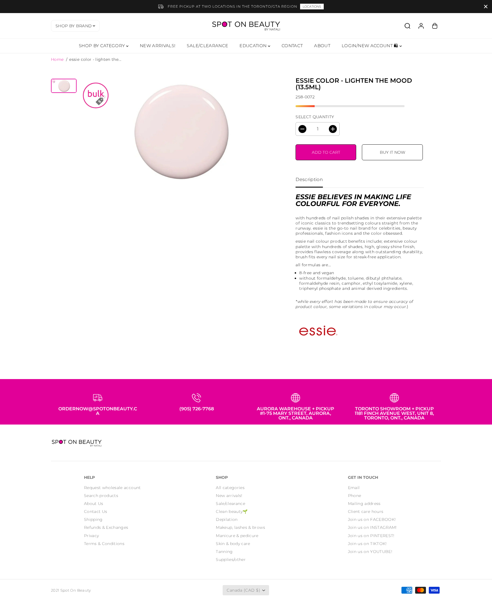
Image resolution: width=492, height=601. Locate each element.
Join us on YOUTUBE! (370, 551)
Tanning (224, 551)
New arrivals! (229, 495)
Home (57, 59)
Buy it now (392, 152)
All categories (230, 487)
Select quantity (315, 116)
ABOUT (322, 45)
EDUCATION (253, 45)
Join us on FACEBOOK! (372, 519)
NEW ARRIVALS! (158, 45)
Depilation (227, 519)
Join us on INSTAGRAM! (372, 527)
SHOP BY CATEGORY (102, 45)
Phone (354, 495)
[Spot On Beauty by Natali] (246, 26)
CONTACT (292, 45)
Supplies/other (231, 559)
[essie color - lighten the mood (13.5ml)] (178, 131)
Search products (101, 495)
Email (354, 487)
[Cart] (435, 26)
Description (309, 179)
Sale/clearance (230, 503)
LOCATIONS (312, 7)
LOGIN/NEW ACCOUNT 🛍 (370, 45)
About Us (93, 503)
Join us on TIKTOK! (367, 543)
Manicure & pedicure (237, 535)
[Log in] (421, 26)
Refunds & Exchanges (106, 527)
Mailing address (364, 503)
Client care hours (366, 511)
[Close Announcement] (485, 6)
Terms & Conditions (104, 543)
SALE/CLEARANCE (207, 45)
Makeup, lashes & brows (240, 527)
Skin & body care (233, 543)
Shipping (93, 519)
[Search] (407, 26)
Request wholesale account (112, 487)
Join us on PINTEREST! (371, 535)
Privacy (91, 535)
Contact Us (95, 511)
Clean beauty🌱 (232, 511)
